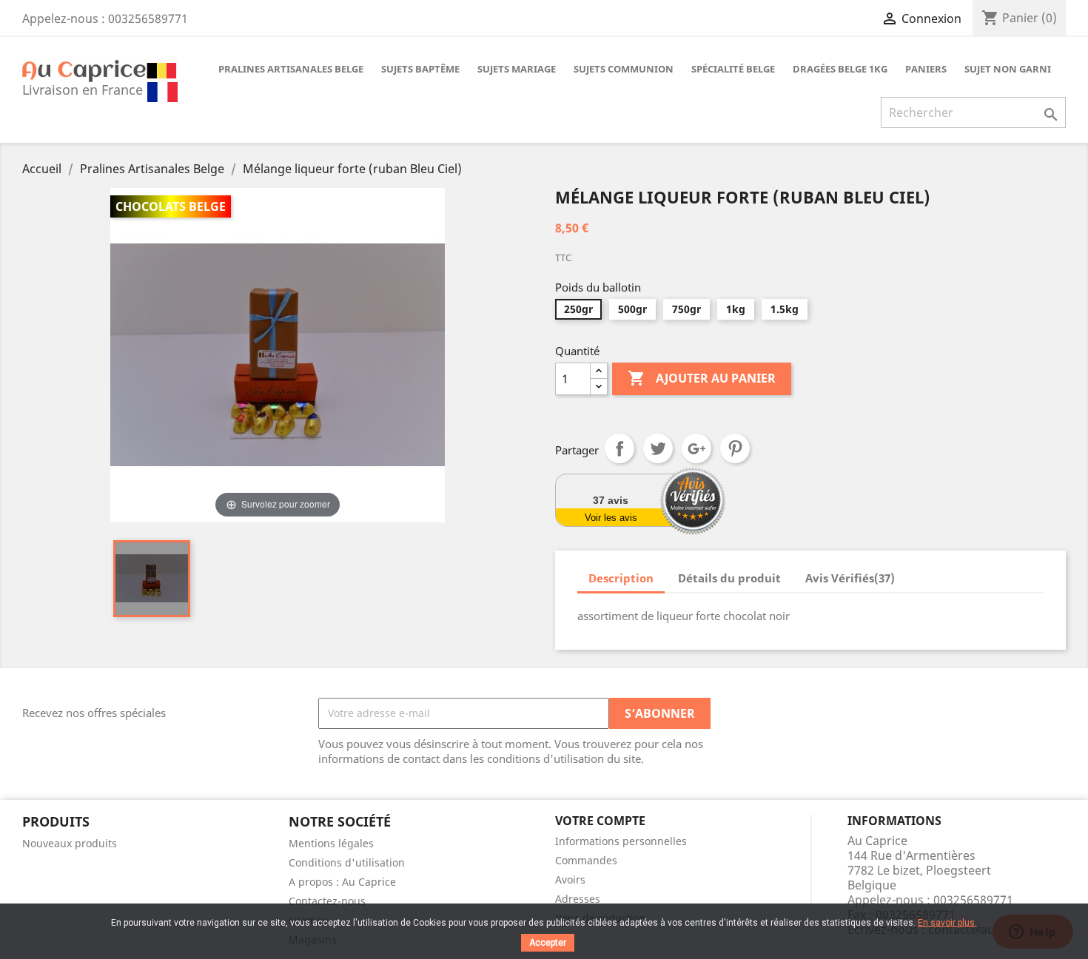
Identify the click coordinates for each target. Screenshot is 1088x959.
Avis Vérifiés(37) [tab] (850, 578)
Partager (619, 448)
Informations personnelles (621, 841)
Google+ (696, 448)
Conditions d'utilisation (347, 862)
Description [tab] (621, 578)
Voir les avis (611, 517)
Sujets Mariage (516, 68)
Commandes (586, 860)
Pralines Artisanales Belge (290, 68)
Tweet (658, 448)
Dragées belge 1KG (840, 68)
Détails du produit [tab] (729, 578)
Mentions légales (331, 843)
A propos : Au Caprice (342, 882)
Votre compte (600, 820)
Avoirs (570, 879)
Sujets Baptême (420, 68)
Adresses (577, 899)
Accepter (547, 943)
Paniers (926, 68)
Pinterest (735, 448)
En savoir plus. (947, 923)
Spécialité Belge (733, 68)
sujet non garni (1007, 68)
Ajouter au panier (702, 378)
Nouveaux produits (69, 843)
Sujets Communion (624, 68)
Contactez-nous (327, 901)
